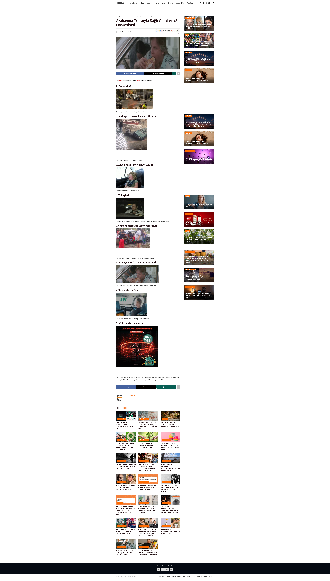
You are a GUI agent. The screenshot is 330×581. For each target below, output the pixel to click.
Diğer (183, 3)
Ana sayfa (118, 16)
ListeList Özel (149, 3)
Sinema (170, 3)
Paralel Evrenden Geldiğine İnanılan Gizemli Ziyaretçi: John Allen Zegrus (126, 466)
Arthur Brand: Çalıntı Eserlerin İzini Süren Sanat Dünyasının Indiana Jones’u (148, 552)
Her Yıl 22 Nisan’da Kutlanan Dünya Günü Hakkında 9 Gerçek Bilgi (147, 445)
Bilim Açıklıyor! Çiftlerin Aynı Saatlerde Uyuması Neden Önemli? (125, 552)
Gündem (141, 3)
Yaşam (164, 3)
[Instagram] (206, 3)
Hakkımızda (161, 576)
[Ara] (213, 3)
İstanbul (164, 419)
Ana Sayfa (133, 3)
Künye (168, 576)
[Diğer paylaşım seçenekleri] (178, 73)
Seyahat (177, 3)
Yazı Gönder (191, 3)
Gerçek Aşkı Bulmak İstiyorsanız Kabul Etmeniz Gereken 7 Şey (170, 531)
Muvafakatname (187, 576)
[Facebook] (200, 3)
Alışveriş (157, 3)
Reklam (205, 576)
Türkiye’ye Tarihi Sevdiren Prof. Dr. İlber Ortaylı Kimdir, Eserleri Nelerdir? (125, 487)
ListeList (122, 32)
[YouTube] (209, 3)
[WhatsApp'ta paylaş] (174, 73)
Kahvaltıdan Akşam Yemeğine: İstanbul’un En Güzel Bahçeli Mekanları (170, 424)
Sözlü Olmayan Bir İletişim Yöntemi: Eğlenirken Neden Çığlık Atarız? (125, 531)
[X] (203, 3)
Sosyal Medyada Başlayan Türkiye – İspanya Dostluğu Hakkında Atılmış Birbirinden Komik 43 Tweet (126, 510)
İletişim (211, 576)
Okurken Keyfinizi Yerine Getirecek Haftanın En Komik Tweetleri (147, 487)
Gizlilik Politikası (176, 576)
